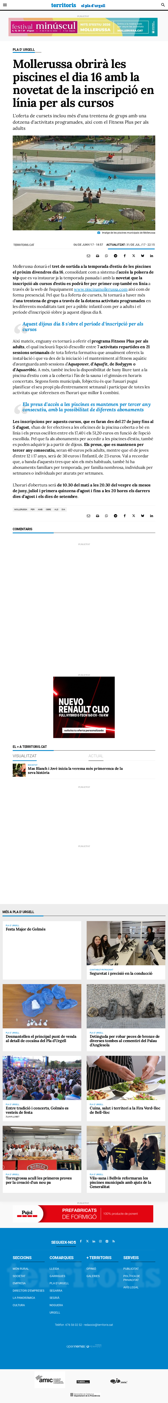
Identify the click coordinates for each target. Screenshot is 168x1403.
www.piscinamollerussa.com (100, 289)
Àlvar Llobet (12, 1117)
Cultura (19, 1305)
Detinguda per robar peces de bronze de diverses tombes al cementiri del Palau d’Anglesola (125, 1040)
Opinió (91, 1268)
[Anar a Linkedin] (94, 1241)
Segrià (54, 1297)
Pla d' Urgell (24, 50)
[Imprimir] (97, 255)
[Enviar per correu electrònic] (88, 255)
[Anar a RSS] (113, 1241)
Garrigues (57, 1276)
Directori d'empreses (28, 1290)
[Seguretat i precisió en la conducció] (126, 943)
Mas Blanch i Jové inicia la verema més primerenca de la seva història (75, 770)
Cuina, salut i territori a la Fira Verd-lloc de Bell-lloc (125, 1110)
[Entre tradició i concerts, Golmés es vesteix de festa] (42, 1078)
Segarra (56, 1290)
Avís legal (131, 1287)
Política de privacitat (131, 1278)
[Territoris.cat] (78, 5)
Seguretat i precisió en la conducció (121, 973)
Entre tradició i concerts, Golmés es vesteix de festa (37, 1110)
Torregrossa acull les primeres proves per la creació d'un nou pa (39, 1180)
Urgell (55, 1312)
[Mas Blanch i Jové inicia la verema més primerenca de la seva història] (19, 770)
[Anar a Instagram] (100, 1241)
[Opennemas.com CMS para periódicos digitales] (84, 1346)
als (56, 509)
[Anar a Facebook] (80, 1241)
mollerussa (20, 509)
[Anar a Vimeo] (107, 1241)
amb (40, 509)
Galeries (93, 1276)
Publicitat (131, 1268)
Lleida (54, 1268)
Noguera (56, 1305)
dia (63, 509)
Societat (19, 1276)
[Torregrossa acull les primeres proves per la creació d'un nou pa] (42, 1148)
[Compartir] (106, 255)
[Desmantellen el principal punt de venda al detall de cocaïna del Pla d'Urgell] (42, 1006)
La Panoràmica (24, 1297)
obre (48, 509)
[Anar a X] (87, 1241)
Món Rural (21, 1268)
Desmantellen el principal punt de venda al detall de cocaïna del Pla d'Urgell (41, 1038)
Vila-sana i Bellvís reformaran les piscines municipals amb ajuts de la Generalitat (120, 1182)
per (32, 509)
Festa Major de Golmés (25, 929)
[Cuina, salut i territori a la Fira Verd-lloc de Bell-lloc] (126, 1078)
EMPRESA (19, 1283)
